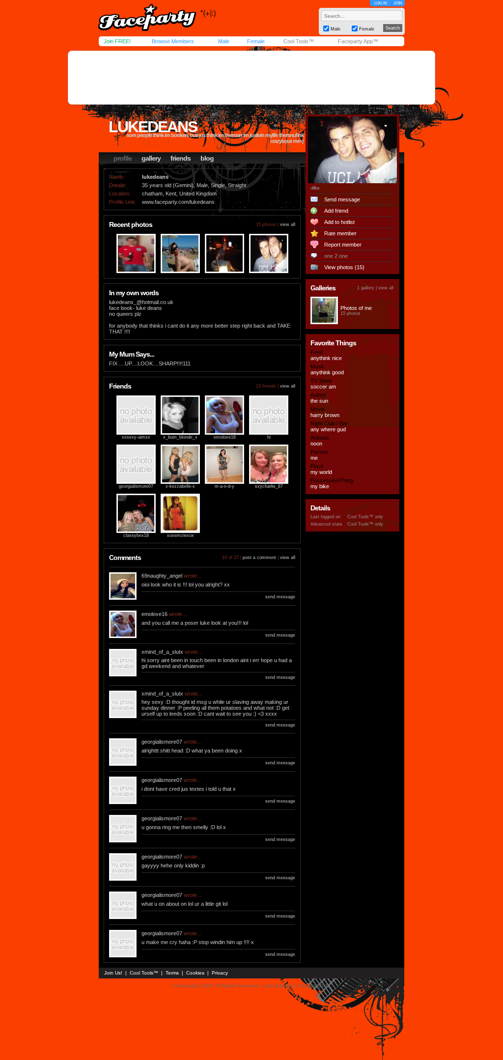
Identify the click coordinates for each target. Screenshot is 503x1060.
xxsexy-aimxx (136, 437)
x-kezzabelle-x (180, 486)
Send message (342, 199)
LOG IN (380, 3)
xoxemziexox (180, 535)
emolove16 (225, 437)
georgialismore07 (136, 486)
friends (180, 158)
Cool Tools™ (298, 41)
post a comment (259, 557)
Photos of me (356, 308)
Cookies (195, 973)
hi (269, 437)
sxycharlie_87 (269, 486)
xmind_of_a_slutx (162, 652)
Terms (172, 973)
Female (256, 41)
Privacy (220, 973)
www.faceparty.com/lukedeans (178, 202)
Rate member (340, 233)
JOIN (397, 3)
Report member (343, 245)
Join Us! (113, 973)
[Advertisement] (251, 78)
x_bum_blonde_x (180, 437)
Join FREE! (117, 41)
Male (223, 41)
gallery (151, 158)
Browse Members (173, 41)
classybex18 (136, 535)
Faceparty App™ (358, 41)
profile (122, 158)
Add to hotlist (339, 222)
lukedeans (153, 127)
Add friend (336, 211)
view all (287, 224)
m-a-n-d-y (224, 486)
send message (280, 596)
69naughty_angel (161, 576)
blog (207, 158)
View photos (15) (344, 267)
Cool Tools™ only (365, 516)
